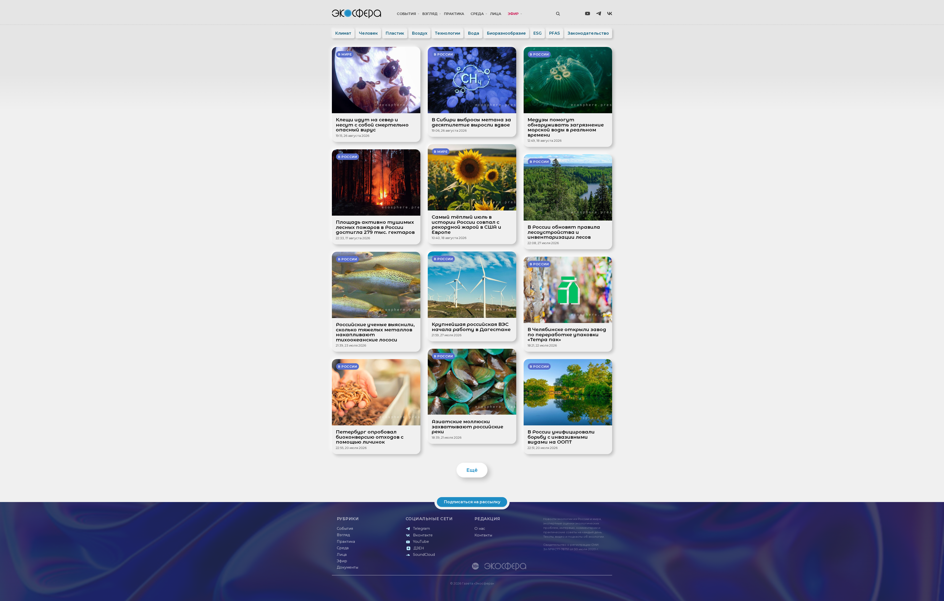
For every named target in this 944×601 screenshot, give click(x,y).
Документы (347, 567)
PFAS (554, 33)
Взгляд (430, 14)
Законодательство (588, 33)
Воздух (419, 33)
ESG (537, 33)
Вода (473, 33)
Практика (454, 14)
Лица (495, 14)
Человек (368, 33)
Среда (477, 14)
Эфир (513, 14)
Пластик (394, 33)
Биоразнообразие (506, 33)
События (406, 14)
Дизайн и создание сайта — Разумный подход (582, 592)
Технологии (447, 33)
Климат (343, 33)
